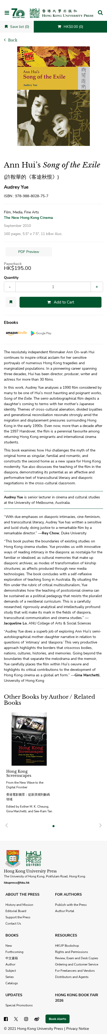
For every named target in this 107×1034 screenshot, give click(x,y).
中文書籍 (11, 958)
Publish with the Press (71, 905)
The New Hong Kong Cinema (28, 217)
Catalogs (11, 983)
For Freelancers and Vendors (75, 971)
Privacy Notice (77, 1028)
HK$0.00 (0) (73, 26)
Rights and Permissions (71, 952)
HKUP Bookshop (67, 946)
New (8, 946)
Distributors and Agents (72, 977)
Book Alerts (57, 1019)
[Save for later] (10, 302)
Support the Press (17, 917)
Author (10, 964)
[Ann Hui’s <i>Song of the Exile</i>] (53, 96)
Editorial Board (15, 911)
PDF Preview (28, 251)
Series (9, 977)
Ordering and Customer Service (76, 964)
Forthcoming (14, 952)
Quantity (11, 277)
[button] (100, 13)
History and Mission (19, 905)
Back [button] (12, 40)
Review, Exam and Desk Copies (76, 958)
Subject (10, 971)
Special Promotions (19, 1005)
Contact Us (13, 923)
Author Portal (64, 911)
